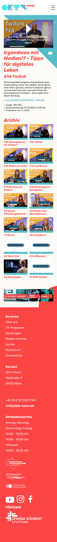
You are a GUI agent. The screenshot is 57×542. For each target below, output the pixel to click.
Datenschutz (14, 355)
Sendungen (13, 333)
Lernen (10, 344)
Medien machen (16, 339)
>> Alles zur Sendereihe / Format (24, 100)
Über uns (12, 322)
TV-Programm (15, 327)
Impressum (13, 350)
